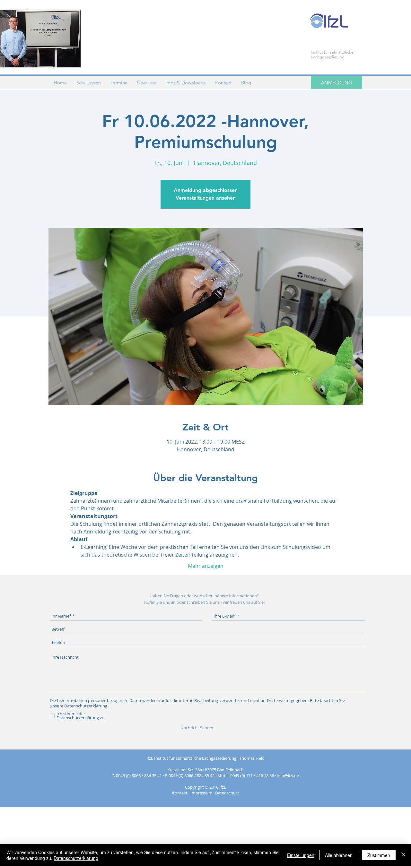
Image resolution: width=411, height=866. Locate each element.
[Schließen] (403, 855)
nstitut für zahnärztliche (333, 52)
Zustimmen (378, 855)
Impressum (201, 793)
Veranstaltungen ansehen (206, 198)
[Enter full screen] (72, 59)
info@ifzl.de (288, 775)
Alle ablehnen (339, 855)
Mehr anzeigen (205, 565)
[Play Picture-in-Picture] (61, 59)
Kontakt (180, 793)
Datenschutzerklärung (76, 858)
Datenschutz (227, 793)
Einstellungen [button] (300, 855)
